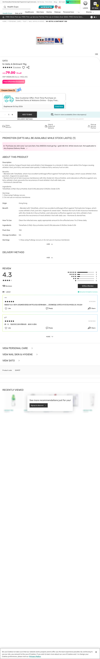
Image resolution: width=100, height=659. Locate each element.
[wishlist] (23, 67)
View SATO (8, 360)
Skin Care (40, 12)
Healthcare (29, 12)
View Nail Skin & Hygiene (17, 354)
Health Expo (7, 13)
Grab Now (59, 106)
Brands (89, 12)
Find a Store (48, 2)
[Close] (96, 652)
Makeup (57, 12)
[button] (95, 5)
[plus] (12, 114)
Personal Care (68, 12)
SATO (5, 60)
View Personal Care (15, 348)
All (3, 292)
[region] (50, 653)
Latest (8, 292)
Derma (49, 12)
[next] (78, 12)
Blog (55, 2)
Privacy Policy (35, 656)
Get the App (40, 2)
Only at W (18, 13)
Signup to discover (37, 405)
